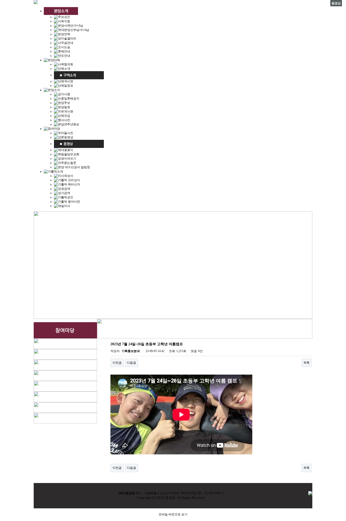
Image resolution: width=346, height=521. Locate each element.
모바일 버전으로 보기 (173, 514)
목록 (306, 362)
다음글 (131, 362)
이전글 (117, 362)
